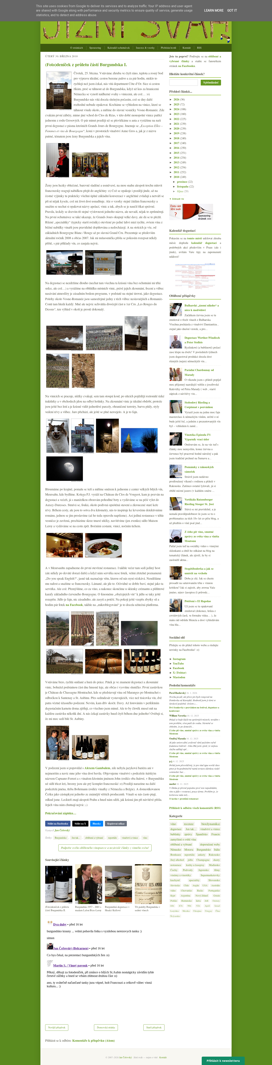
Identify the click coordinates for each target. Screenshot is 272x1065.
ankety (201, 854)
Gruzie (216, 895)
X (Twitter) (177, 672)
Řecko (200, 890)
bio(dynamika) (211, 824)
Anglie (196, 885)
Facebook (176, 668)
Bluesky (97, 823)
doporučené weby (210, 844)
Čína (218, 910)
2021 (177, 124)
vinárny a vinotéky (180, 875)
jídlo (190, 860)
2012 (177, 167)
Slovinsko (175, 885)
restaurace (175, 865)
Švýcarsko (175, 916)
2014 (177, 157)
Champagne (203, 860)
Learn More (213, 10)
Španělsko (201, 834)
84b (172, 905)
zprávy (188, 834)
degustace (175, 829)
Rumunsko (186, 900)
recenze (189, 824)
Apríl (207, 905)
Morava (188, 849)
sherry (216, 860)
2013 (177, 162)
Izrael (217, 905)
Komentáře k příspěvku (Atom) (93, 1040)
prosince (182, 182)
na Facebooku (186, 66)
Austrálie (215, 885)
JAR (206, 900)
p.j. (171, 761)
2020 (177, 128)
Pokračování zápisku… (60, 813)
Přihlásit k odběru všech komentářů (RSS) (195, 808)
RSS (199, 47)
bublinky (175, 834)
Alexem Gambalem (97, 768)
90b (189, 905)
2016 (177, 148)
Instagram (177, 659)
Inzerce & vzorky (145, 47)
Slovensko (214, 880)
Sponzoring (95, 47)
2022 (177, 119)
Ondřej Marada (177, 738)
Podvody (188, 870)
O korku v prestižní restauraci (183, 798)
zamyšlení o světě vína (183, 839)
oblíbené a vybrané (94, 837)
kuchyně (175, 880)
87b (181, 905)
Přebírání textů (168, 47)
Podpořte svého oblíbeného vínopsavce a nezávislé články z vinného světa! (105, 848)
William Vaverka (177, 715)
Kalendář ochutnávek (119, 47)
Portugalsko (214, 890)
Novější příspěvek (56, 1027)
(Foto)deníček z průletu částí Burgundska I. (86, 64)
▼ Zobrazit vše (176, 198)
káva (198, 900)
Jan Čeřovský (62, 830)
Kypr (172, 895)
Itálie (217, 849)
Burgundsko (61, 837)
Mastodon (177, 677)
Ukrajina (197, 910)
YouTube (176, 663)
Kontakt (187, 47)
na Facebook (74, 604)
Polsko (173, 900)
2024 (177, 109)
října (180, 191)
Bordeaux (175, 854)
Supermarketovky (210, 875)
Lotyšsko (174, 910)
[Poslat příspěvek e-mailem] (70, 830)
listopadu (183, 186)
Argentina (185, 895)
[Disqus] (104, 967)
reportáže (112, 837)
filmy (217, 870)
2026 (177, 99)
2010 (177, 177)
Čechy (173, 870)
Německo (175, 849)
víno (145, 837)
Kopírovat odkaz (115, 823)
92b (198, 905)
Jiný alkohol (177, 860)
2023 (177, 114)
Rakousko (214, 854)
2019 (177, 133)
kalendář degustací (204, 243)
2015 (177, 153)
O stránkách (76, 47)
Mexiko (186, 910)
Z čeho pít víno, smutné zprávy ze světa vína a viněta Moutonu (202, 536)
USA (205, 885)
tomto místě (194, 238)
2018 (177, 138)
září (179, 196)
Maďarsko (214, 865)
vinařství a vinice (130, 837)
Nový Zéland (202, 895)
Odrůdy (216, 900)
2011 (177, 172)
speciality (194, 880)
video (173, 890)
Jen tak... (76, 837)
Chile (186, 885)
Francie (215, 834)
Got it (232, 10)
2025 (177, 104)
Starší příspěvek (153, 1027)
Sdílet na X (80, 823)
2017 (177, 143)
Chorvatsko (186, 890)
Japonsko (204, 870)
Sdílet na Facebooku (58, 823)
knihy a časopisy (195, 865)
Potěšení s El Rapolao (198, 601)
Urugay (208, 910)
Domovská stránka (106, 1027)
